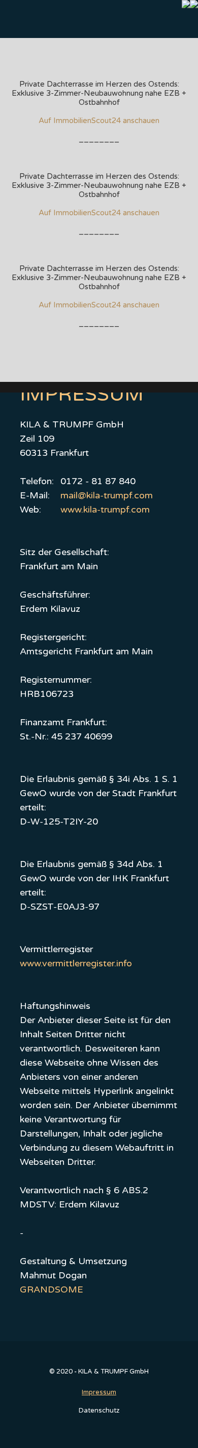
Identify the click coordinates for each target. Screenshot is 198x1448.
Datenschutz (99, 1410)
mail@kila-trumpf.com (106, 495)
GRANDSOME (51, 1289)
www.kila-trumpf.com (105, 509)
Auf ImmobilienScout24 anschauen (99, 120)
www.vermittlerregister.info (76, 963)
